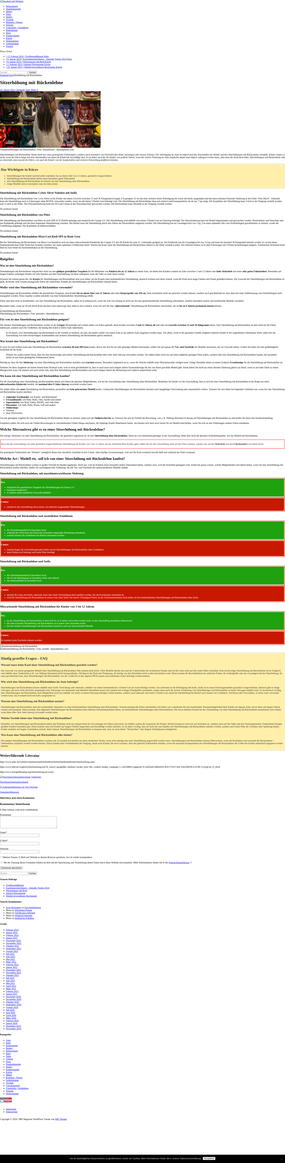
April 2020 (11, 1015)
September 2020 (13, 1004)
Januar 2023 (11, 938)
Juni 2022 (10, 956)
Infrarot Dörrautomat (15, 893)
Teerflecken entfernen (25, 913)
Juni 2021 (10, 980)
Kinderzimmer (12, 35)
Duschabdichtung (32, 907)
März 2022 (11, 962)
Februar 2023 (12, 935)
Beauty (9, 1048)
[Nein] (281, 1158)
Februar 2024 (12, 930)
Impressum (11, 1109)
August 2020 (12, 1007)
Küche (9, 38)
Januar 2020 (11, 1023)
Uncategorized (13, 1085)
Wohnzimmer (12, 41)
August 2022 (12, 951)
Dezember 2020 (13, 996)
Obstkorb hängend (23, 915)
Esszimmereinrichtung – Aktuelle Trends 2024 (27, 888)
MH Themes (61, 1119)
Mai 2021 (10, 983)
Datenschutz (12, 1111)
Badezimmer (12, 30)
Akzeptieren (209, 1158)
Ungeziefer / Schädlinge (17, 27)
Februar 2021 (12, 991)
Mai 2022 (10, 959)
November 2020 (13, 999)
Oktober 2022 (12, 946)
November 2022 (13, 943)
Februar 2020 (12, 1020)
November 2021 (13, 972)
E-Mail (3, 840)
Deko (8, 14)
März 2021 (11, 988)
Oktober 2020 (12, 1002)
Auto (27, 90)
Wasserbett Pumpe (23, 910)
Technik (10, 19)
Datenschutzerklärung (179, 862)
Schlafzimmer (12, 43)
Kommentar (5, 815)
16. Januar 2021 (7, 90)
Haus (8, 1061)
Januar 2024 (11, 932)
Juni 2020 (10, 1012)
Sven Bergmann (13, 907)
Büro (8, 33)
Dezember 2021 (13, 970)
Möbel (9, 11)
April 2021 (11, 986)
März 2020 (11, 1018)
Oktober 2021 (12, 975)
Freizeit (9, 46)
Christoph (20, 90)
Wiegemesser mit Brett (16, 890)
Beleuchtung (12, 6)
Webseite (4, 849)
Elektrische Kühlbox (24, 918)
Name (3, 832)
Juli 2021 (10, 978)
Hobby (9, 17)
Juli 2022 (10, 954)
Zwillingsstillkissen (15, 885)
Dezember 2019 (13, 1026)
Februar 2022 (12, 964)
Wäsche (9, 25)
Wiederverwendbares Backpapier (21, 896)
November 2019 (13, 1028)
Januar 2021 (11, 994)
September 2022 (13, 948)
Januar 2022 (11, 967)
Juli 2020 (10, 1010)
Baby (33, 90)
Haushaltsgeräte (13, 9)
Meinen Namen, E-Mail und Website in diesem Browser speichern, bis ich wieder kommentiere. (48, 857)
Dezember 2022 (13, 940)
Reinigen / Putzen (14, 22)
